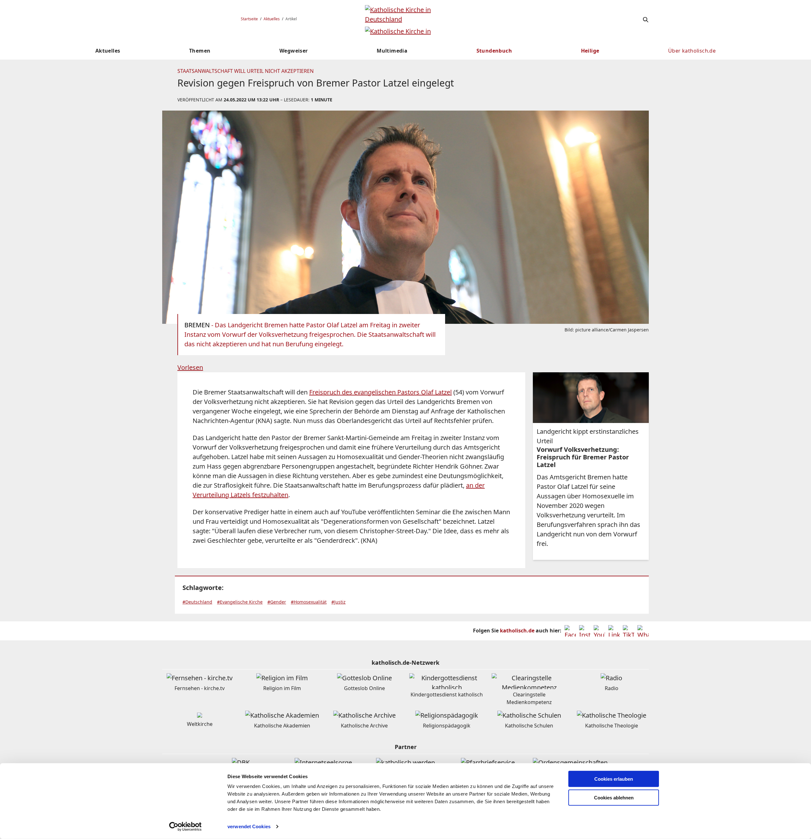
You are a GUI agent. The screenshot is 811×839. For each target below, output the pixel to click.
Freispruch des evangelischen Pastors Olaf (380, 392)
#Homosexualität (309, 602)
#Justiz (338, 602)
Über (692, 50)
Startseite (249, 19)
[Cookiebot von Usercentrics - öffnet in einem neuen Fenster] (185, 826)
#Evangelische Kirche (240, 602)
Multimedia (392, 50)
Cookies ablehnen (614, 797)
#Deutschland (197, 602)
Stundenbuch (494, 50)
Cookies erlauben (613, 779)
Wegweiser (293, 50)
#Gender (276, 602)
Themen (199, 50)
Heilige (590, 50)
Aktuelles (272, 19)
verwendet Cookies (249, 826)
